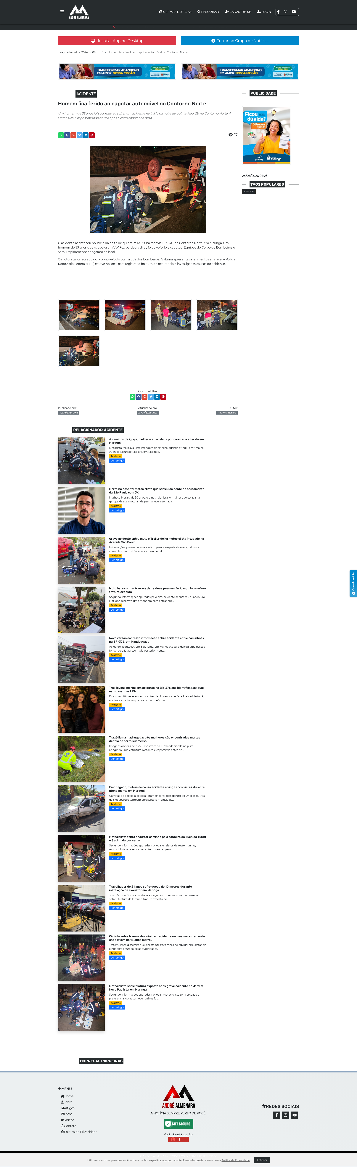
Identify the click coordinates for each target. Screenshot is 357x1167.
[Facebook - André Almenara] (276, 1115)
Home (69, 1096)
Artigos (69, 1108)
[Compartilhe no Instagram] (73, 135)
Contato (70, 1126)
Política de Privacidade (80, 1132)
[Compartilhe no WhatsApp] (61, 135)
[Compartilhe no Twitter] (80, 135)
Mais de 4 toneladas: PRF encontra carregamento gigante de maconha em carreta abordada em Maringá (180, 27)
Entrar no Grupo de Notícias (242, 41)
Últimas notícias (177, 12)
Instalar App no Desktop (121, 41)
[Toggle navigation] (62, 11)
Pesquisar (210, 12)
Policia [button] (250, 191)
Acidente (116, 456)
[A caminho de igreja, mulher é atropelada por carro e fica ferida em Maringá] (81, 460)
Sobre (68, 1102)
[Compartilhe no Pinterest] (92, 135)
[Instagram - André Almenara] (285, 1115)
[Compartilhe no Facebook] (67, 135)
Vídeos (69, 1120)
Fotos (68, 1114)
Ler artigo (117, 460)
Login (266, 12)
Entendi (262, 1160)
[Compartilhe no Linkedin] (86, 135)
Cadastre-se (240, 12)
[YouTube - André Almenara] (294, 1115)
